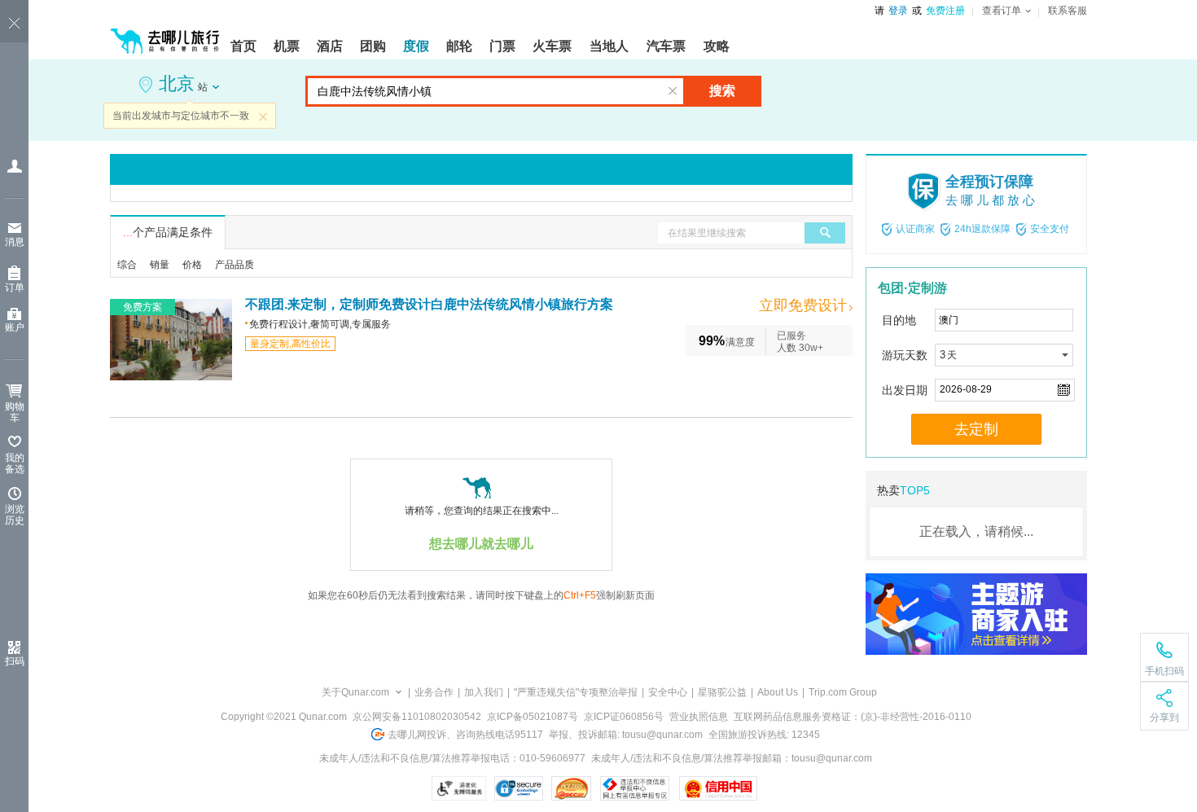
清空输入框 (673, 91)
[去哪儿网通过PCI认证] (571, 788)
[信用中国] (717, 788)
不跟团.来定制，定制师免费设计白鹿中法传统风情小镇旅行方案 (429, 304)
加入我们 (483, 692)
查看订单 (1001, 10)
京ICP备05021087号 (532, 716)
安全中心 (667, 692)
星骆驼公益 (722, 692)
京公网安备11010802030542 (417, 716)
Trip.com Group (843, 692)
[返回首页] (165, 34)
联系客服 (1067, 10)
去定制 (976, 429)
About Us (777, 692)
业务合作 (434, 692)
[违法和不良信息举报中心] (634, 788)
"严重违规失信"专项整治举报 (576, 692)
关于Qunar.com (355, 692)
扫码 (14, 661)
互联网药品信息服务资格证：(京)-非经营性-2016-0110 (852, 716)
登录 (898, 10)
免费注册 (945, 10)
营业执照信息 (698, 716)
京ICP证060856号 (624, 716)
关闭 (263, 116)
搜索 (722, 91)
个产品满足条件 (168, 232)
